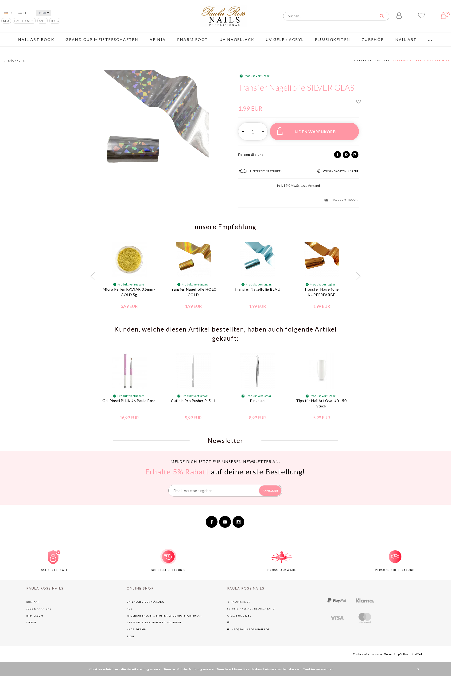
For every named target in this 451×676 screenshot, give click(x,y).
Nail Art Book (36, 39)
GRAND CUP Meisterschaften (102, 39)
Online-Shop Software (397, 654)
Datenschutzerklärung (145, 601)
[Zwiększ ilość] (263, 131)
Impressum (34, 615)
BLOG (55, 21)
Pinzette (257, 400)
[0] (444, 18)
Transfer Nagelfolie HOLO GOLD (193, 292)
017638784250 (240, 615)
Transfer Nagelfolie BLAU (257, 289)
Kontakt (32, 601)
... (430, 39)
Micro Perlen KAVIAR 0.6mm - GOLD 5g (129, 292)
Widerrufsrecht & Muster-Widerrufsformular (164, 615)
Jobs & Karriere (38, 608)
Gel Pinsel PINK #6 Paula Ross (129, 400)
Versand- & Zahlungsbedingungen (154, 622)
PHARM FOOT (192, 39)
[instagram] (354, 154)
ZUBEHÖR (373, 39)
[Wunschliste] (421, 17)
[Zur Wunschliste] (358, 102)
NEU (6, 21)
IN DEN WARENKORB (314, 131)
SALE (42, 21)
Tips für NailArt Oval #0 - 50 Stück (321, 403)
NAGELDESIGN (24, 21)
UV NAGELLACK (236, 39)
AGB (129, 608)
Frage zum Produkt (345, 199)
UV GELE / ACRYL (285, 39)
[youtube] (346, 154)
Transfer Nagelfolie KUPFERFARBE (321, 292)
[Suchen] (381, 16)
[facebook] (337, 154)
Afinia (158, 39)
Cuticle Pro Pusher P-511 (193, 400)
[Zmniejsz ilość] (242, 131)
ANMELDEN (270, 490)
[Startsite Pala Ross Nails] (223, 16)
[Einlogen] (399, 16)
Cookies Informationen (367, 654)
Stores (31, 622)
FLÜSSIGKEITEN (332, 39)
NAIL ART (406, 39)
